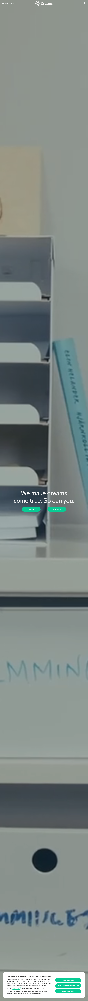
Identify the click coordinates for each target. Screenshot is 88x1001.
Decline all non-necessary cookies (68, 985)
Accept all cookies (68, 980)
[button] (84, 3)
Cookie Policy (16, 988)
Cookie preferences (68, 991)
